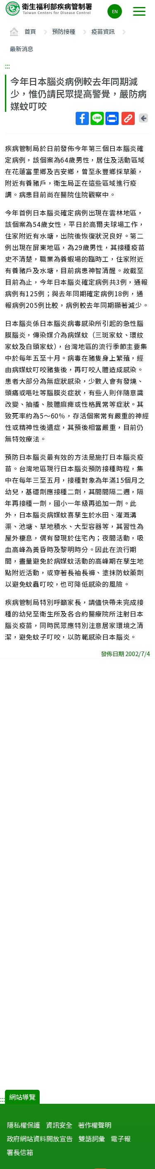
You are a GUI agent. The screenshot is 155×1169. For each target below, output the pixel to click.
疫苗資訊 (102, 31)
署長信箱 (20, 1152)
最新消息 (21, 48)
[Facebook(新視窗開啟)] (82, 118)
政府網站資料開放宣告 (40, 1138)
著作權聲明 (94, 1125)
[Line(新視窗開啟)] (97, 118)
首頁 (30, 31)
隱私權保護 (23, 1125)
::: (7, 66)
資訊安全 (59, 1125)
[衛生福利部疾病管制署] (49, 8)
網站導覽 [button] (22, 1097)
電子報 (121, 1138)
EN (115, 11)
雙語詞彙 (92, 1138)
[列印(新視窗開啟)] (112, 118)
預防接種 (63, 31)
